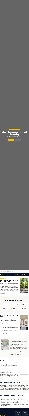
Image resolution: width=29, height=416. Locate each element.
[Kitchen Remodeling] (2, 304)
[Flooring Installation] (11, 308)
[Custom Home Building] (21, 304)
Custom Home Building (24, 303)
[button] (14, 129)
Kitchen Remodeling (5, 303)
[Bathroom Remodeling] (11, 304)
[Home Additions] (2, 308)
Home (1, 271)
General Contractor (24, 308)
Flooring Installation (15, 308)
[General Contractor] (21, 308)
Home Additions (5, 308)
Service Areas (4, 271)
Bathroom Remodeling (15, 303)
